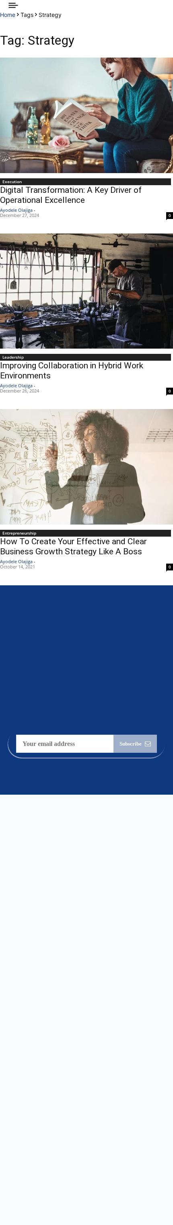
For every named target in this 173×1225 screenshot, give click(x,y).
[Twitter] (11, 1175)
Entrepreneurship (19, 533)
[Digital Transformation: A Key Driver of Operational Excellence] (86, 115)
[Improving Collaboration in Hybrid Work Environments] (86, 291)
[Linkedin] (11, 1160)
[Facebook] (11, 1145)
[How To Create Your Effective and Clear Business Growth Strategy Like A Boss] (86, 467)
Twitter (29, 1175)
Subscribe (130, 744)
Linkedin (31, 1160)
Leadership (13, 357)
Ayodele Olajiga (16, 210)
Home (7, 14)
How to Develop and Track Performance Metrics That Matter (84, 1045)
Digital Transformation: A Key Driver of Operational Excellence (71, 195)
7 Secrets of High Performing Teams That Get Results (75, 1079)
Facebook (31, 1145)
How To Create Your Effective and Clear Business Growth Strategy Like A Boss (73, 546)
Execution (12, 181)
